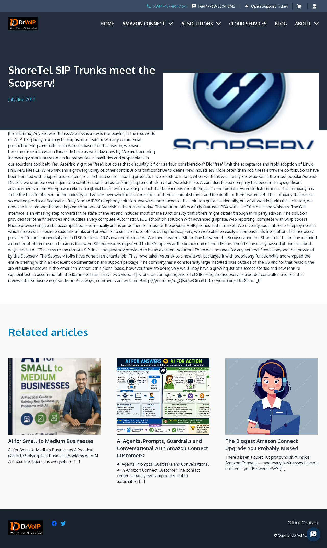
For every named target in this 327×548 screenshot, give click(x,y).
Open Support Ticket (269, 6)
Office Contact (303, 523)
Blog (281, 23)
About (303, 23)
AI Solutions (197, 23)
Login (315, 6)
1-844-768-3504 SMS (216, 6)
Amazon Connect (143, 23)
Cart (300, 6)
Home (107, 23)
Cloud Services (248, 23)
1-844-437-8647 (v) (169, 6)
